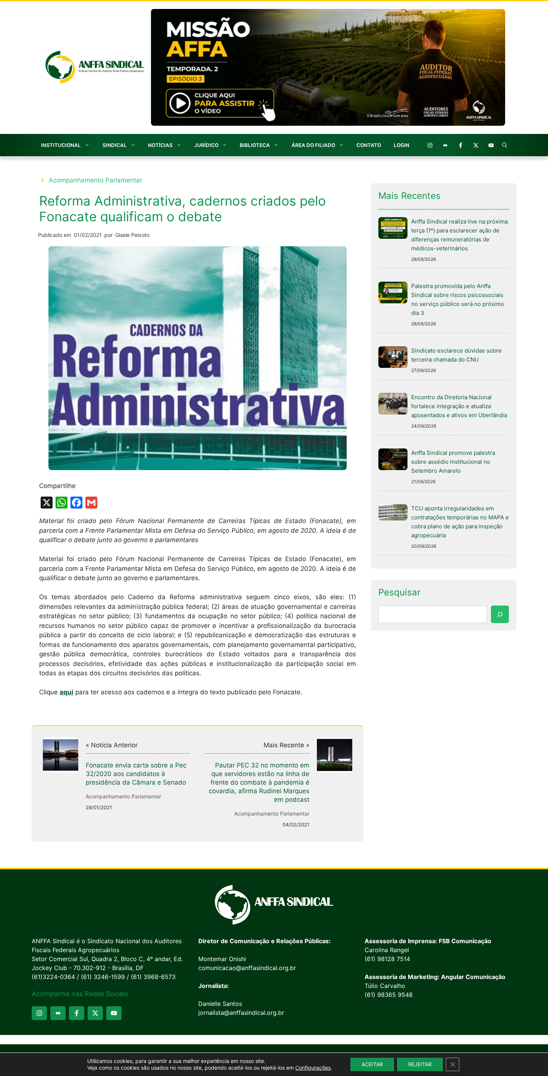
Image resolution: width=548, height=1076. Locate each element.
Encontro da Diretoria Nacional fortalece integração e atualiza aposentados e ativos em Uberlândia (459, 406)
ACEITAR (372, 1064)
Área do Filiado (313, 145)
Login (401, 145)
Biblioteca (255, 145)
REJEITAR (420, 1064)
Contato (368, 145)
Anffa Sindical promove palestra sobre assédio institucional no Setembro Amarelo (453, 461)
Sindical (115, 145)
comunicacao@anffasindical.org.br (247, 968)
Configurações (313, 1067)
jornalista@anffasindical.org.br (241, 1012)
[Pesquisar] (500, 614)
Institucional (61, 145)
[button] (505, 145)
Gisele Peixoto (132, 235)
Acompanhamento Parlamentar (95, 180)
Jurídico (206, 145)
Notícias (160, 145)
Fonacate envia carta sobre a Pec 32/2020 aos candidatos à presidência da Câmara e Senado (136, 773)
